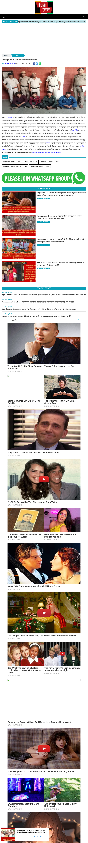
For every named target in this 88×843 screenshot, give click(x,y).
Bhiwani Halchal (9, 64)
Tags (4, 157)
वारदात (48, 143)
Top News (17, 55)
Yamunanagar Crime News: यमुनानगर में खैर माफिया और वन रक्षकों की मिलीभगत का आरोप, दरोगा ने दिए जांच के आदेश (38, 302)
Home (6, 55)
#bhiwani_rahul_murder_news (15, 166)
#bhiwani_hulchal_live (12, 162)
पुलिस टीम (10, 117)
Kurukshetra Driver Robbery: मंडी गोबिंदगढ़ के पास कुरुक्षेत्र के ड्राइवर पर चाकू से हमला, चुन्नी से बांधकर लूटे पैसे (36, 316)
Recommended (44, 288)
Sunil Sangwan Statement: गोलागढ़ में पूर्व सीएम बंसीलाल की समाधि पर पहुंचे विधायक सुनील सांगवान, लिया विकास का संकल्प (39, 309)
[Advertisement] (44, 39)
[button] (3, 17)
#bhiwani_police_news (50, 162)
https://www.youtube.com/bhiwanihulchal (46, 152)
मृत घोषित (75, 130)
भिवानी (23, 136)
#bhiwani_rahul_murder (40, 166)
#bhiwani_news (31, 162)
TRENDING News (44, 189)
